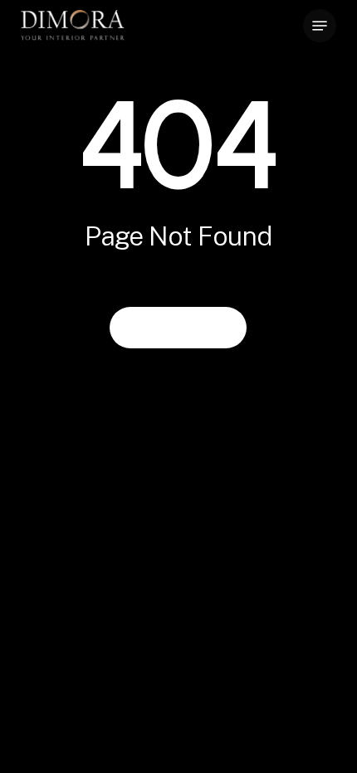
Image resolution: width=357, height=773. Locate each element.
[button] (319, 25)
